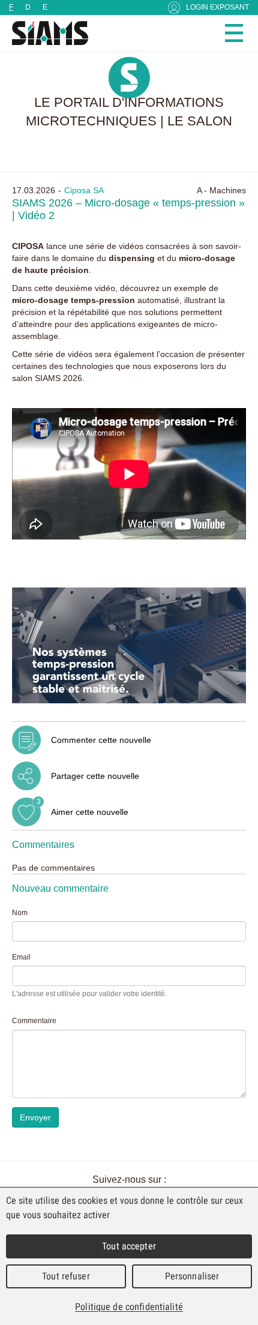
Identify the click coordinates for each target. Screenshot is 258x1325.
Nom (20, 913)
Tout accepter (129, 1246)
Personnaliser (192, 1276)
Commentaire (34, 1021)
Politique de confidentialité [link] (129, 1306)
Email (21, 957)
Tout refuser (66, 1276)
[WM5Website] (45, 33)
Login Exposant (217, 7)
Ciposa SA (84, 190)
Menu (234, 33)
